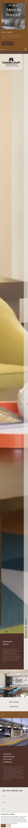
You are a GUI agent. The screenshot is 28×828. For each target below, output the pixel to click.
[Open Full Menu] (25, 49)
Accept (3, 825)
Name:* (4, 796)
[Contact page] (4, 49)
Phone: (4, 809)
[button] (19, 714)
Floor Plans (14, 702)
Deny (9, 825)
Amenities (14, 706)
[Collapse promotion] (26, 2)
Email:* (4, 802)
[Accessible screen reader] (1, 49)
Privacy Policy (14, 823)
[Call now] (6, 49)
